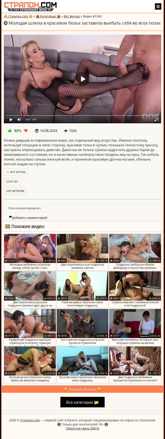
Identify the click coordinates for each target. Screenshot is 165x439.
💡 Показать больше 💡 (82, 389)
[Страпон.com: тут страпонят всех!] (30, 6)
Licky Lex (12, 181)
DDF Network (15, 191)
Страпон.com (30, 420)
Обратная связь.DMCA (82, 428)
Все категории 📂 (82, 402)
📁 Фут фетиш (16, 172)
